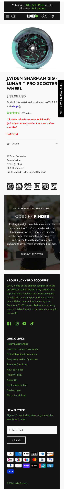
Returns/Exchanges (17, 343)
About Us (12, 380)
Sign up (16, 440)
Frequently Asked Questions (22, 359)
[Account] (41, 16)
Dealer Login (14, 390)
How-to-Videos (15, 369)
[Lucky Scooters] (32, 16)
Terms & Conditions (17, 364)
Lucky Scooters (20, 483)
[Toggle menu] (7, 16)
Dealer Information (17, 385)
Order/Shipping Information (22, 354)
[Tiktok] (32, 323)
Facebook (12, 305)
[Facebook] (9, 323)
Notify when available (61, 98)
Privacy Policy (14, 374)
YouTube (23, 305)
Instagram (44, 301)
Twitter (38, 305)
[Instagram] (17, 323)
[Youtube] (24, 323)
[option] (32, 48)
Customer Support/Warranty (22, 349)
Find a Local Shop (16, 395)
